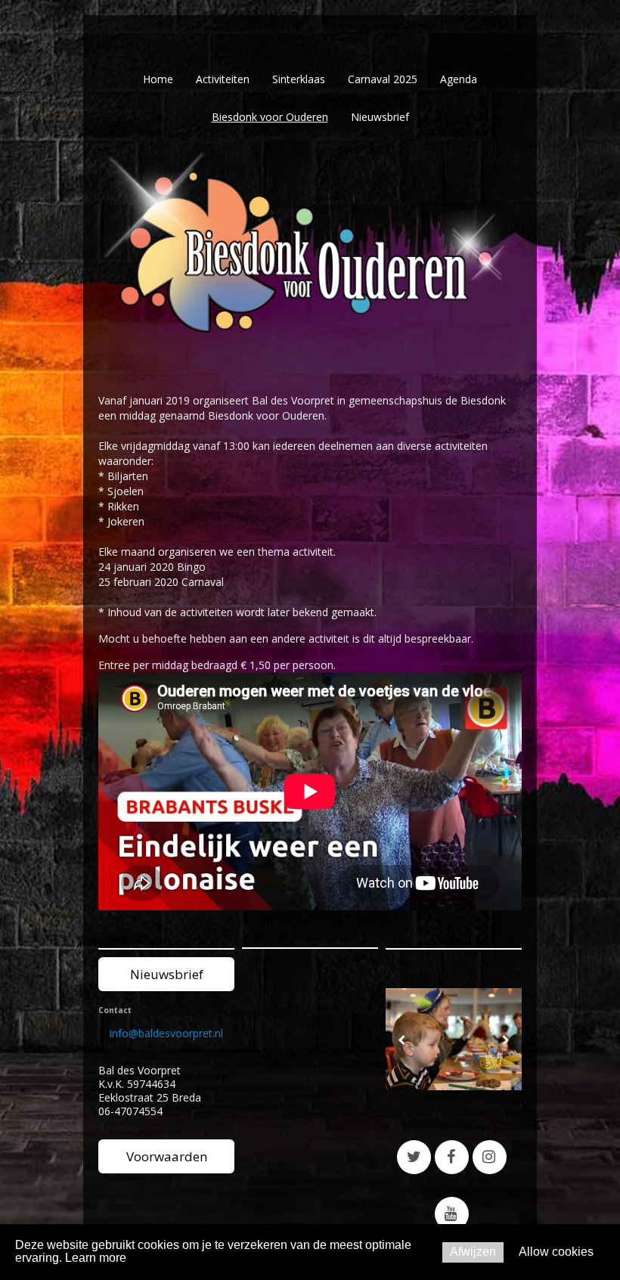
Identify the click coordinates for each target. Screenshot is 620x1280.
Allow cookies (556, 1251)
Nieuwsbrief (380, 117)
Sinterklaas (298, 79)
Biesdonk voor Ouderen (270, 117)
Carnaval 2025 (382, 79)
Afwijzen (473, 1251)
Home (158, 79)
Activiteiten (223, 79)
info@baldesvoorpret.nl (166, 1033)
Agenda (458, 79)
